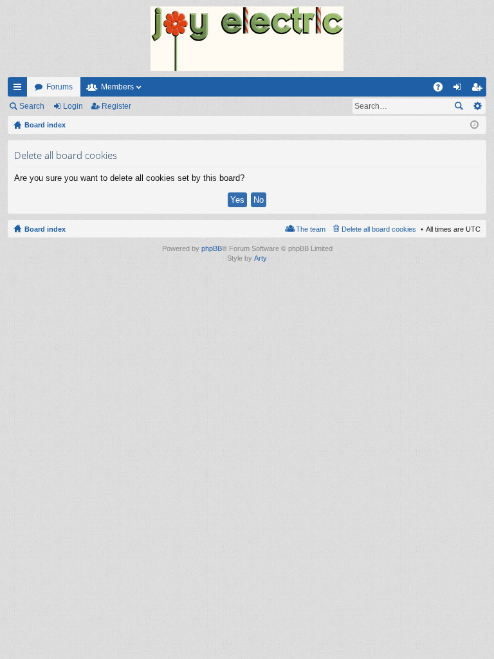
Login (73, 106)
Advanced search (477, 106)
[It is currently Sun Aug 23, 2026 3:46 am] (474, 125)
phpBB (211, 248)
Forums (59, 86)
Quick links (20, 89)
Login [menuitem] (460, 89)
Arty (260, 258)
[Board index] (247, 38)
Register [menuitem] (479, 89)
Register (116, 106)
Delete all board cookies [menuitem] (379, 229)
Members (117, 86)
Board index (45, 229)
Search (31, 106)
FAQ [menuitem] (442, 89)
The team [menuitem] (310, 229)
